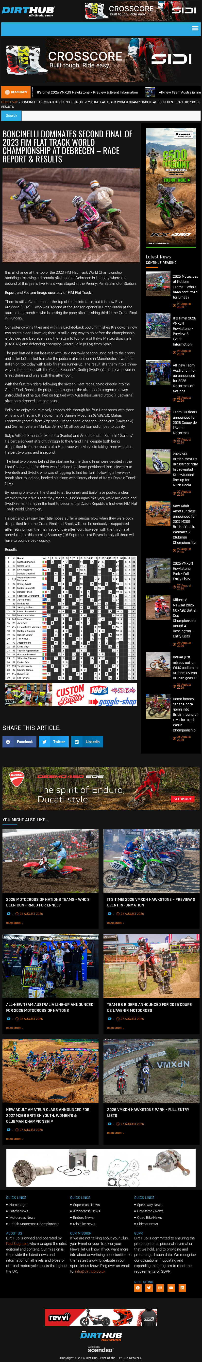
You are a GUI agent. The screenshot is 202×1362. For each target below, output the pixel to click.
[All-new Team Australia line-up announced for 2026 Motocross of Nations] (158, 372)
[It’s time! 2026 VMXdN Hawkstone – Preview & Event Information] (158, 325)
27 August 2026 (184, 441)
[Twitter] (149, 1288)
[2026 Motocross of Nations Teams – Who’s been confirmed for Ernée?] (158, 283)
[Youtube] (171, 1288)
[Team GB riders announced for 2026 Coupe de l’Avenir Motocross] (158, 419)
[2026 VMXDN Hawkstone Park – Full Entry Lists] (158, 570)
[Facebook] (138, 1288)
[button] (195, 28)
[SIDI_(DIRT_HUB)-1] (141, 19)
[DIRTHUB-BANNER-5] (71, 705)
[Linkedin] (182, 1288)
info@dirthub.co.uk (90, 1271)
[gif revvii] (101, 1325)
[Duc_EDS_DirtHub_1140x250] (101, 809)
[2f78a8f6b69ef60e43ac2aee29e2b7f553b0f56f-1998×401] (101, 1185)
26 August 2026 (184, 644)
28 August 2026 (184, 305)
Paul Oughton (17, 1243)
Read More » (23, 923)
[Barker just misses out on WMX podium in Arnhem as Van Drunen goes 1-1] (158, 664)
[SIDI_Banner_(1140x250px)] (101, 81)
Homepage (9, 102)
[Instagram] (160, 1288)
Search (13, 114)
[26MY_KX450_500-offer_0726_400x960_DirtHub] (171, 247)
